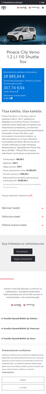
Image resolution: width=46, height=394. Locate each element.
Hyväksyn (23, 380)
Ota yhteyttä (22, 251)
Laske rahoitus (10, 91)
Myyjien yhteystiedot (23, 258)
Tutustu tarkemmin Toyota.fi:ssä (16, 195)
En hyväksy (23, 387)
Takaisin (24, 13)
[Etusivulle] (29, 7)
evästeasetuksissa (8, 372)
